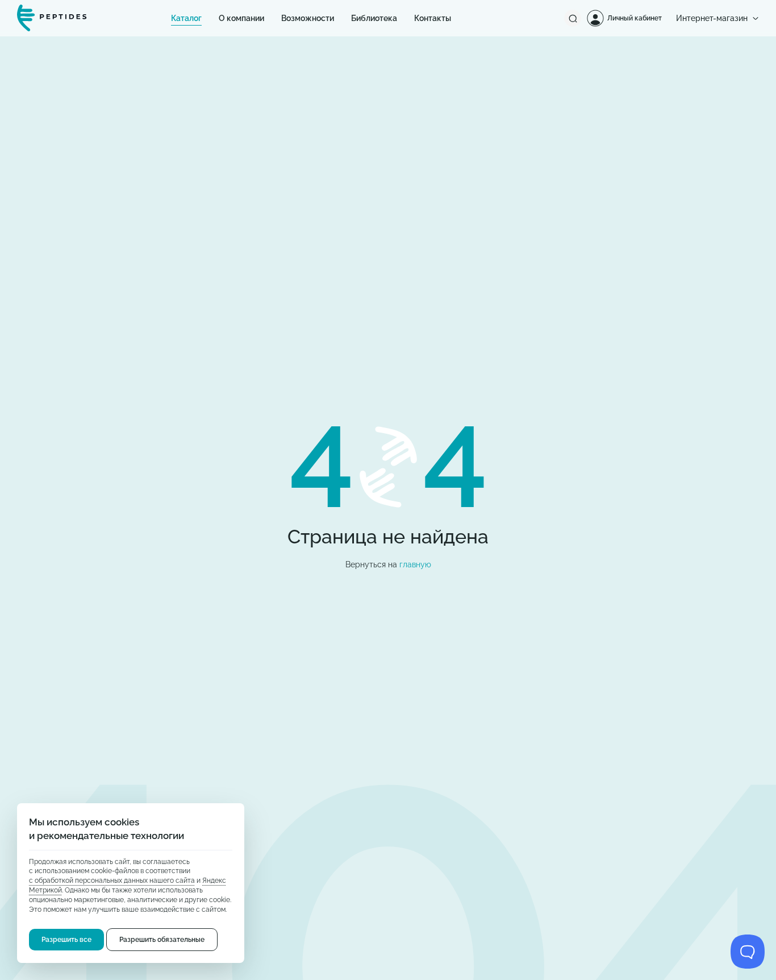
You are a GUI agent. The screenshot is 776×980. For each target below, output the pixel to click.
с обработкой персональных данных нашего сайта (112, 881)
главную (415, 564)
